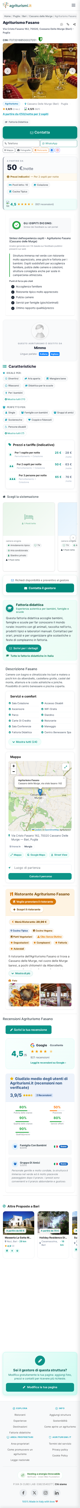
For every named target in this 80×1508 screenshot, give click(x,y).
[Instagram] (57, 150)
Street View (60, 854)
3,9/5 (12, 108)
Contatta (42, 132)
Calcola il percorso (40, 876)
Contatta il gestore (42, 588)
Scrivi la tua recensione (30, 1030)
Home (7, 16)
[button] (40, 792)
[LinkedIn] (56, 1493)
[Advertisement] (40, 1308)
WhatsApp (51, 143)
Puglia (16, 16)
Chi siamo (61, 1484)
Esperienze (20, 1420)
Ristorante (42, 150)
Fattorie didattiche (20, 1432)
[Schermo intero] (65, 767)
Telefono (13, 143)
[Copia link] (68, 24)
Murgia (28, 846)
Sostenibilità (60, 1420)
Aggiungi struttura (60, 1414)
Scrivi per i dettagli (25, 648)
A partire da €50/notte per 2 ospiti (25, 114)
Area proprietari (20, 1443)
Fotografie (25, 150)
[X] (34, 1493)
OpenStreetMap (52, 829)
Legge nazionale (20, 1459)
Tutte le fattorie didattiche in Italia (32, 655)
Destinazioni (20, 1426)
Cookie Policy (60, 1455)
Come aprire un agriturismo (60, 1426)
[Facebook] (51, 150)
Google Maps (38, 854)
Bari (24, 16)
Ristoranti (20, 1414)
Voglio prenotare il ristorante (34, 901)
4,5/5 (34, 108)
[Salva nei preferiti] (71, 49)
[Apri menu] (73, 5)
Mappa (10, 150)
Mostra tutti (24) (26, 741)
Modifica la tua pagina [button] (41, 1387)
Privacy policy (60, 1449)
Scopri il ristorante (28, 909)
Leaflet (37, 829)
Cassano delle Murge (40, 16)
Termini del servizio (60, 1443)
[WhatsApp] (62, 24)
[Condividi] (74, 24)
